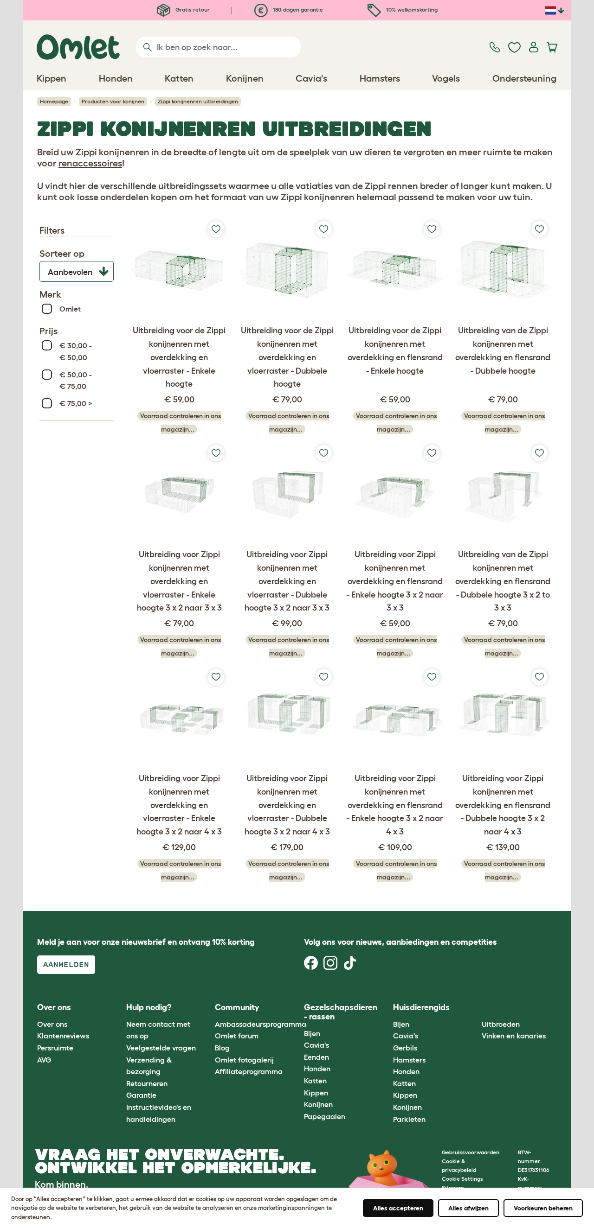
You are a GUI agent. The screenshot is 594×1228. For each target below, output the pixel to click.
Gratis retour (192, 9)
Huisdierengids (421, 1007)
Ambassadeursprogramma (260, 1024)
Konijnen (318, 1104)
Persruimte (55, 1047)
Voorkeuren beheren (543, 1208)
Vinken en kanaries (514, 1035)
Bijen (312, 1033)
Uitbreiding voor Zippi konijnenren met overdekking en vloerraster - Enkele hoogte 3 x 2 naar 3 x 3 (179, 581)
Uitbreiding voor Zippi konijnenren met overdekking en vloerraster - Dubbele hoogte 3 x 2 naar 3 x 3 (287, 581)
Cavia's (316, 1045)
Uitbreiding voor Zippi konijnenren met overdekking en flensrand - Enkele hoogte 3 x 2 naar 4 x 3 (395, 805)
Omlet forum (236, 1035)
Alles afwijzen (468, 1208)
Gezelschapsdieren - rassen (340, 1012)
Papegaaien (324, 1116)
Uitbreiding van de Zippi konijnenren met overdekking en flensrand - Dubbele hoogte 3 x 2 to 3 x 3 (502, 581)
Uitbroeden (501, 1024)
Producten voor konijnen (113, 101)
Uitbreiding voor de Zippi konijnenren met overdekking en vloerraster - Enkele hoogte (179, 357)
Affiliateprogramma (249, 1071)
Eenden (316, 1057)
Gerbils (405, 1047)
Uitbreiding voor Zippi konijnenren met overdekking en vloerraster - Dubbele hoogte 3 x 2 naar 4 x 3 (287, 805)
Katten (315, 1080)
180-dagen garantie (297, 9)
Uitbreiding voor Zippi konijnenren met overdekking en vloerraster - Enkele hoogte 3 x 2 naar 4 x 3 (179, 805)
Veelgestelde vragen (161, 1047)
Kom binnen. (61, 1184)
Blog (222, 1047)
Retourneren (147, 1083)
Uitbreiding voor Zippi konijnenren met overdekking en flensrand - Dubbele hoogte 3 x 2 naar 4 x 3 (502, 805)
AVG (44, 1060)
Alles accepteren (398, 1208)
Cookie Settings (462, 1179)
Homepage (54, 101)
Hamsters (409, 1060)
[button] (475, 1008)
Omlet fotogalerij (244, 1060)
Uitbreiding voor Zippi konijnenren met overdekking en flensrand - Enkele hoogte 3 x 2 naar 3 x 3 (395, 581)
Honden (317, 1068)
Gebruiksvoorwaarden (470, 1152)
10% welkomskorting (411, 9)
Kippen (316, 1092)
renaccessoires (90, 163)
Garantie (141, 1095)
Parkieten (409, 1119)
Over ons (52, 1024)
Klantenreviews (63, 1035)
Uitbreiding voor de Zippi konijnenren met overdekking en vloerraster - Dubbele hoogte (287, 357)
